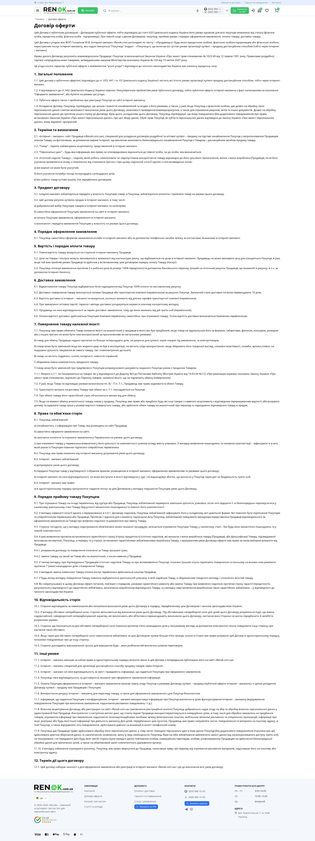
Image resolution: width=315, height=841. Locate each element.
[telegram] (186, 809)
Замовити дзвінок (198, 803)
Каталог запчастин (95, 801)
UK (41, 798)
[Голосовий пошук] (197, 10)
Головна (39, 19)
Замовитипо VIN (242, 10)
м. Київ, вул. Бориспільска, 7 (50, 2)
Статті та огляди (93, 806)
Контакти (276, 2)
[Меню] (37, 10)
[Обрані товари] (267, 10)
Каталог (90, 10)
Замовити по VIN (148, 806)
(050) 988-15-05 (197, 791)
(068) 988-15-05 (197, 797)
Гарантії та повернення (256, 2)
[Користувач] (253, 10)
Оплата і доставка (144, 790)
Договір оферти (93, 796)
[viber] (191, 809)
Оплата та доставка (231, 2)
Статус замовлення (145, 801)
